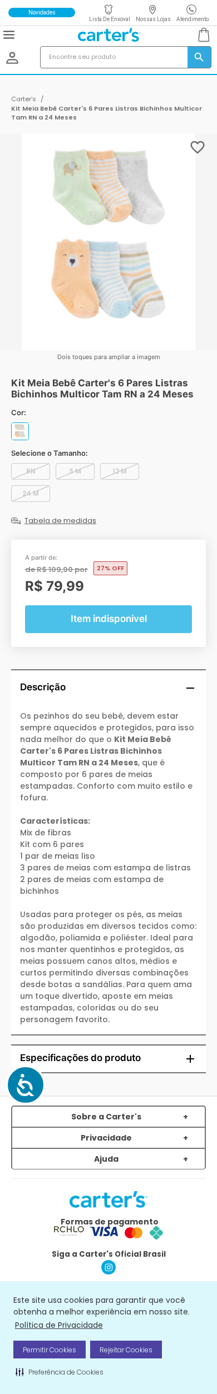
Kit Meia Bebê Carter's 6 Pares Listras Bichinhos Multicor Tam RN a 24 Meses (106, 113)
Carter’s (23, 98)
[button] (59, 1372)
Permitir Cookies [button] (49, 1350)
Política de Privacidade (59, 1325)
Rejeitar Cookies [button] (126, 1350)
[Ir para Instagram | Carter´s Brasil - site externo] (108, 1271)
